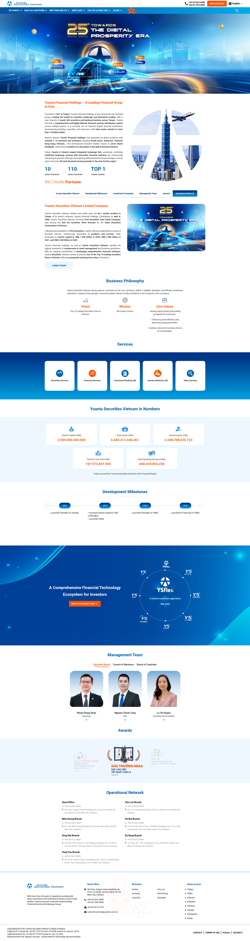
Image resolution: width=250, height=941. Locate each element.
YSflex (190, 893)
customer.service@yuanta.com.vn (102, 912)
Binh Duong (162, 893)
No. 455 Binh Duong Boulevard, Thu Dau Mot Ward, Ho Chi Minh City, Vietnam (90, 828)
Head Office (68, 802)
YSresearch (192, 914)
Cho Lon (161, 889)
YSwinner (191, 902)
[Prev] (47, 505)
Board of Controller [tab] (147, 664)
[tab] (67, 193)
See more (165, 604)
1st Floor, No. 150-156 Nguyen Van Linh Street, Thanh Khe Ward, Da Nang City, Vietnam (153, 844)
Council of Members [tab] (123, 664)
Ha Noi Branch (132, 819)
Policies (226, 932)
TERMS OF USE (212, 932)
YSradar (190, 910)
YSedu (190, 918)
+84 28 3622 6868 (197, 2)
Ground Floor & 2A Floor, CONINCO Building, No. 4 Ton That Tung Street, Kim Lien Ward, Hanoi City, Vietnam (153, 828)
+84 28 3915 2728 (95, 907)
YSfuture (191, 906)
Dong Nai (161, 897)
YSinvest (191, 897)
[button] (235, 4)
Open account (217, 3)
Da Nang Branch (133, 835)
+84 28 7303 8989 (197, 5)
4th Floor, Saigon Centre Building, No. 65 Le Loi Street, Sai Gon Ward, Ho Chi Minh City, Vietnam (89, 811)
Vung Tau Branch (71, 852)
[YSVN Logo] (24, 3)
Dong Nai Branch (70, 835)
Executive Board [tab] (101, 664)
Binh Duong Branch (72, 819)
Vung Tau (136, 897)
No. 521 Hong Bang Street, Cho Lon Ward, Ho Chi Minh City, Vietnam (153, 811)
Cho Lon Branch (133, 802)
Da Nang (136, 893)
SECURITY (238, 932)
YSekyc (190, 889)
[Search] (237, 10)
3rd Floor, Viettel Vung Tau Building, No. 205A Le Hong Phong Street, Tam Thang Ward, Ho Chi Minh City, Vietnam (91, 861)
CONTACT (197, 932)
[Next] (203, 505)
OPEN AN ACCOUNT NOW (83, 604)
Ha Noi (135, 889)
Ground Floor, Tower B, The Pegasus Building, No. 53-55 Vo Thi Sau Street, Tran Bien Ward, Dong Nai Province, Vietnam (90, 844)
